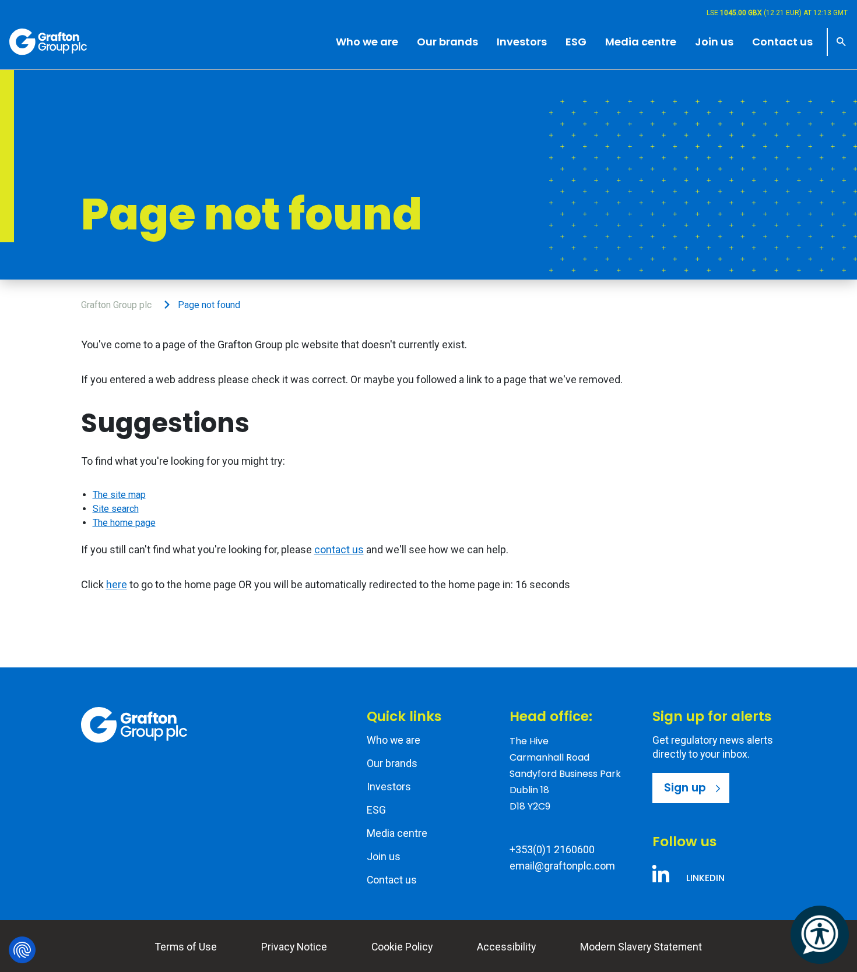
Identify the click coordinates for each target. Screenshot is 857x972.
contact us (339, 549)
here (116, 584)
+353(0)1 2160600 (552, 849)
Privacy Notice (294, 947)
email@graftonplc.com (562, 866)
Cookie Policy (402, 947)
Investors (389, 787)
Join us (384, 857)
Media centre (397, 833)
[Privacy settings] (22, 949)
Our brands (392, 763)
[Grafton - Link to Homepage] (48, 42)
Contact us (392, 880)
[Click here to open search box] (837, 42)
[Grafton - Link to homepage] (134, 725)
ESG (376, 810)
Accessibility (506, 947)
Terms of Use (186, 947)
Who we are (393, 740)
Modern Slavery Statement (641, 947)
